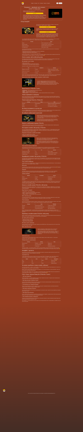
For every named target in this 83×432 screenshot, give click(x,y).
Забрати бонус (34, 13)
